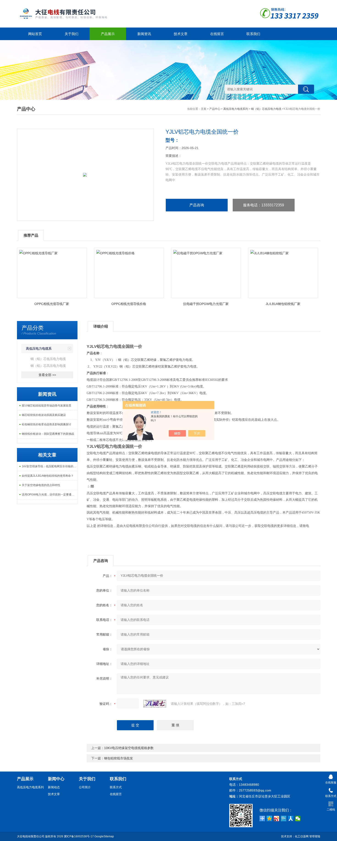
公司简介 (85, 787)
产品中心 (214, 109)
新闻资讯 (144, 34)
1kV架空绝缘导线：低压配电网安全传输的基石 (49, 466)
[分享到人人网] (291, 818)
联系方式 (116, 787)
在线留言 (217, 34)
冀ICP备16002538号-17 (79, 836)
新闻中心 (56, 779)
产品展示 (108, 34)
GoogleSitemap (104, 836)
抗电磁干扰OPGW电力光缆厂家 (206, 304)
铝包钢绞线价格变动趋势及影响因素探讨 (46, 424)
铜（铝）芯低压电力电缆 (266, 109)
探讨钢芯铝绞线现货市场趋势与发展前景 (46, 405)
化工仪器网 (302, 836)
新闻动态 (54, 787)
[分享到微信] (298, 818)
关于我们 (71, 34)
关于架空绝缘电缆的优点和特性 (41, 485)
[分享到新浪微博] (276, 818)
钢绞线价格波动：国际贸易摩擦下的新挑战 (48, 433)
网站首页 (35, 34)
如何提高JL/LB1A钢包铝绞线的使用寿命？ (48, 475)
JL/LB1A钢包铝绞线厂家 (283, 304)
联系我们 (253, 34)
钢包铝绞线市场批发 (118, 758)
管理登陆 (314, 836)
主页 (203, 109)
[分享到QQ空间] (269, 818)
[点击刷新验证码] (154, 704)
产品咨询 (196, 205)
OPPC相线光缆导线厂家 (51, 304)
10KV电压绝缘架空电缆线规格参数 (129, 748)
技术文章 (181, 34)
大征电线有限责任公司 (30, 836)
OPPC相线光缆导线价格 (128, 304)
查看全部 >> (47, 375)
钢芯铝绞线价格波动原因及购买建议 (44, 415)
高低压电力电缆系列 (235, 109)
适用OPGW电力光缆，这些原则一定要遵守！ (49, 494)
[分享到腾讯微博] (284, 818)
